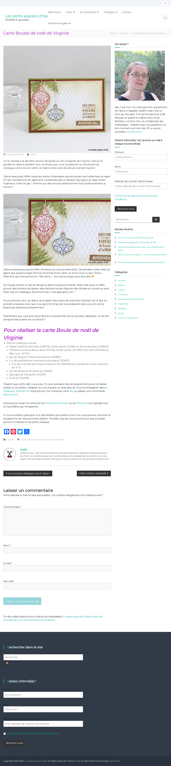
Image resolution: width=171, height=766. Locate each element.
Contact (127, 12)
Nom (7, 545)
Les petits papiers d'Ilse (26, 16)
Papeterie (123, 304)
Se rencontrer (88, 12)
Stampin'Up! (58, 439)
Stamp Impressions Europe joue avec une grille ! (142, 262)
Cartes (125, 33)
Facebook (51, 403)
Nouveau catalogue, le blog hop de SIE (137, 242)
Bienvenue (54, 12)
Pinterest (82, 403)
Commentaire (12, 506)
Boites (121, 285)
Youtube (63, 403)
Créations (123, 294)
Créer (69, 12)
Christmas (40, 439)
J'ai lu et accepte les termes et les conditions (32, 733)
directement (10, 394)
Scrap (121, 313)
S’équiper (109, 12)
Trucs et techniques (128, 318)
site (71, 391)
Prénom (119, 152)
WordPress (114, 761)
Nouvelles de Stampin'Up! (131, 299)
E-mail (7, 563)
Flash (77, 761)
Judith (33, 154)
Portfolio (122, 308)
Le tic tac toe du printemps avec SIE (136, 237)
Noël (48, 439)
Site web (8, 581)
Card (23, 439)
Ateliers (122, 280)
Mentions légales (58, 23)
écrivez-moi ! (134, 131)
